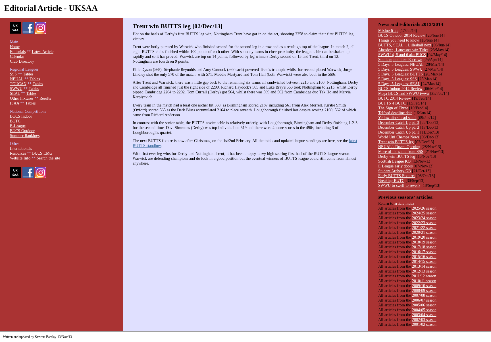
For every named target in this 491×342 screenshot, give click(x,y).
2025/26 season (424, 208)
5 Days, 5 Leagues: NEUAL (400, 64)
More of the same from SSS (400, 151)
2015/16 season (424, 256)
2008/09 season (424, 290)
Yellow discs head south (397, 117)
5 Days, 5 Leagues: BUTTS (400, 74)
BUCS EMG (42, 153)
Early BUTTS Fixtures (396, 175)
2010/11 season (424, 280)
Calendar (17, 56)
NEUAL (16, 79)
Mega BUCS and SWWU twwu (403, 93)
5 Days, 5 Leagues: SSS (397, 79)
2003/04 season (424, 314)
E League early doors (395, 166)
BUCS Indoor (21, 116)
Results (45, 98)
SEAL (15, 93)
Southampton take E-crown (400, 59)
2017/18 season (424, 247)
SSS (13, 74)
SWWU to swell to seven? (399, 185)
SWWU (16, 88)
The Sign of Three (393, 108)
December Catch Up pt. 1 (398, 132)
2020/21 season (424, 232)
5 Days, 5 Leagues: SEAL (399, 83)
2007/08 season (424, 295)
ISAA (14, 103)
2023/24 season (424, 218)
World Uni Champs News (398, 137)
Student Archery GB (394, 171)
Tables (28, 74)
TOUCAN (18, 83)
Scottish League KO (394, 161)
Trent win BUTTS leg (396, 142)
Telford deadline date (395, 112)
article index (404, 203)
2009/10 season (424, 285)
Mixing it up (388, 30)
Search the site (48, 158)
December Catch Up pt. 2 (398, 127)
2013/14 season (424, 266)
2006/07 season (424, 300)
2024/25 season (424, 213)
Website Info (20, 158)
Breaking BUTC (391, 180)
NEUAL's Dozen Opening (399, 146)
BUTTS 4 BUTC (392, 103)
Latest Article (42, 51)
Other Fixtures (21, 98)
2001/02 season (424, 324)
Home (15, 46)
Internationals (21, 148)
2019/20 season (424, 237)
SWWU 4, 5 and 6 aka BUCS (402, 54)
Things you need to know (398, 40)
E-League (18, 126)
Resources (18, 153)
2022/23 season (424, 222)
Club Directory (22, 61)
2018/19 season (424, 242)
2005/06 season (424, 305)
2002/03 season (424, 319)
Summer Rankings (24, 135)
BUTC (15, 121)
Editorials (18, 51)
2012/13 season (424, 271)
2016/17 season (424, 251)
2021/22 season (424, 227)
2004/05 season (424, 310)
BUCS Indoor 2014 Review (400, 88)
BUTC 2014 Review (394, 98)
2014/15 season (424, 261)
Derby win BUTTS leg (396, 156)
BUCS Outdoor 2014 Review (401, 35)
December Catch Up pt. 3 (398, 122)
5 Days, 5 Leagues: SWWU (400, 69)
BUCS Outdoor (22, 130)
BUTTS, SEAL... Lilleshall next (404, 45)
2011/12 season (424, 276)
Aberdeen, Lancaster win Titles (403, 50)
